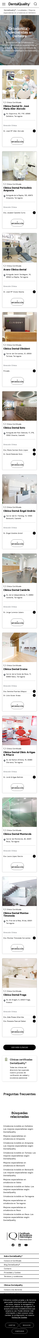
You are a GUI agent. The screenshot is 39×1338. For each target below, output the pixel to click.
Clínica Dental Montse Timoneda (15, 914)
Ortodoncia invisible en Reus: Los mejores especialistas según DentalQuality (18, 1217)
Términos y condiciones (13, 1276)
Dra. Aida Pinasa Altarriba (13, 1017)
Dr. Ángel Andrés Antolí (13, 533)
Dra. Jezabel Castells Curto (14, 213)
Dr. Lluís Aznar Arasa (11, 695)
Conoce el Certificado (12, 1261)
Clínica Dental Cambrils (16, 590)
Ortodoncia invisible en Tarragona (18, 1196)
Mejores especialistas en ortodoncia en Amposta (14, 1137)
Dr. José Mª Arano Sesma (13, 292)
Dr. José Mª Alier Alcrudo (13, 131)
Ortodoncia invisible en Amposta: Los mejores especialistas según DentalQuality (18, 1146)
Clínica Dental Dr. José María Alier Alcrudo (16, 107)
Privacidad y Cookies (12, 1272)
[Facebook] (13, 1245)
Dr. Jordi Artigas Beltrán (13, 777)
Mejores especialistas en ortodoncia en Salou (14, 1181)
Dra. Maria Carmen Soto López (15, 450)
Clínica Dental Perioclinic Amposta (17, 189)
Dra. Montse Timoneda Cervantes (16, 938)
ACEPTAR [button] (12, 1325)
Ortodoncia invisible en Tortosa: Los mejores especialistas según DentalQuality (19, 1156)
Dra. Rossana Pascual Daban (14, 1021)
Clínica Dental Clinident (16, 348)
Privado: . (7, 371)
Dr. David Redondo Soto (12, 454)
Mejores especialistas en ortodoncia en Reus (14, 1209)
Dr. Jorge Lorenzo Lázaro (13, 612)
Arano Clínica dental (14, 269)
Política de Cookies (19, 1317)
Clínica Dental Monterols (17, 834)
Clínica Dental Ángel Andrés (19, 510)
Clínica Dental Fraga (14, 994)
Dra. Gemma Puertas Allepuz (15, 691)
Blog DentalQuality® (12, 1265)
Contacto (7, 1268)
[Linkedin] (19, 1245)
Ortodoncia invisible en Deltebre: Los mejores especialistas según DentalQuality (18, 1129)
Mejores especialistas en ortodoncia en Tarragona (14, 1202)
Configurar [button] (19, 1331)
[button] (19, 1047)
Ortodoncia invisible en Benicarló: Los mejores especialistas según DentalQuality (18, 1172)
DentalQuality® (10, 10)
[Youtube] (26, 1245)
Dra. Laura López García (13, 856)
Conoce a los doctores (13, 1290)
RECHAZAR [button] (26, 1325)
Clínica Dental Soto (14, 427)
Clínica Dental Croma (15, 669)
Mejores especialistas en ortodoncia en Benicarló (14, 1164)
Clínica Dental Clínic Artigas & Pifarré (19, 753)
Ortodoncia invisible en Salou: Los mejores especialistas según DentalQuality (18, 1189)
